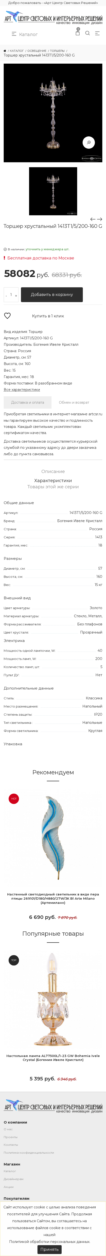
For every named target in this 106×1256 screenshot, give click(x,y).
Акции (9, 1187)
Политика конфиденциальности (29, 1152)
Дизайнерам (13, 1179)
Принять (49, 1249)
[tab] (28, 402)
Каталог (10, 1171)
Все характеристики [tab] (22, 390)
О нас (8, 1129)
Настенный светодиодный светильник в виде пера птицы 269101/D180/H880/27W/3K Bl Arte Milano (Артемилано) (53, 898)
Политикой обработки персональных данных (49, 1241)
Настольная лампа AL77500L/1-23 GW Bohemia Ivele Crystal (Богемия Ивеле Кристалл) (53, 1058)
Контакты (11, 1145)
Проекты (11, 1137)
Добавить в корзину (52, 294)
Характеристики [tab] (53, 480)
